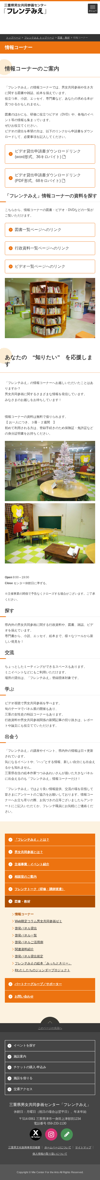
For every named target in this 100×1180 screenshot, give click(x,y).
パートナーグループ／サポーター (38, 984)
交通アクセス (23, 1089)
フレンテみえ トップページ (39, 37)
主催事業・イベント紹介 (32, 864)
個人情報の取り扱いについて (50, 1153)
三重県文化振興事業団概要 (24, 1147)
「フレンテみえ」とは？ (32, 839)
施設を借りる (23, 1078)
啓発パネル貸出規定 (29, 956)
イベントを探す (25, 1045)
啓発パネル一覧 (26, 935)
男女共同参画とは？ (29, 852)
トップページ (13, 37)
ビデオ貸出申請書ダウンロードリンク (48, 154)
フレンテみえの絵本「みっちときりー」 (43, 963)
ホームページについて (57, 1147)
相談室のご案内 (26, 876)
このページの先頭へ (50, 1028)
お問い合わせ (24, 996)
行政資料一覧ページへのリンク (42, 248)
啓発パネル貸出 (26, 928)
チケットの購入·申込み (30, 1067)
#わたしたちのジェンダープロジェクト (42, 970)
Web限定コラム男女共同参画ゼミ (38, 921)
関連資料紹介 (24, 949)
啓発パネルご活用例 (29, 942)
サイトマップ (83, 1147)
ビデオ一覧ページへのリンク (40, 266)
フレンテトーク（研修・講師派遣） (40, 889)
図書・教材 (64, 37)
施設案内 (20, 1056)
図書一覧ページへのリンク (38, 230)
